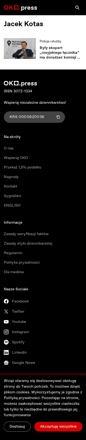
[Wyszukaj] (77, 7)
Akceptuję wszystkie (58, 426)
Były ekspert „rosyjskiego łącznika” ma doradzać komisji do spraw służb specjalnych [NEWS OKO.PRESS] (61, 53)
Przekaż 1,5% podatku (22, 167)
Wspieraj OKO (16, 157)
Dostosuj (17, 426)
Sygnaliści (12, 195)
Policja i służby (50, 41)
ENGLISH (12, 205)
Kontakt (10, 186)
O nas (9, 148)
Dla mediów (14, 272)
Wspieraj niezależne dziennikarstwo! (35, 102)
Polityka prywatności (22, 262)
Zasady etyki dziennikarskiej (28, 243)
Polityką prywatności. (22, 398)
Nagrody (11, 176)
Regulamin (13, 253)
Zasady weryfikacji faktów (26, 234)
